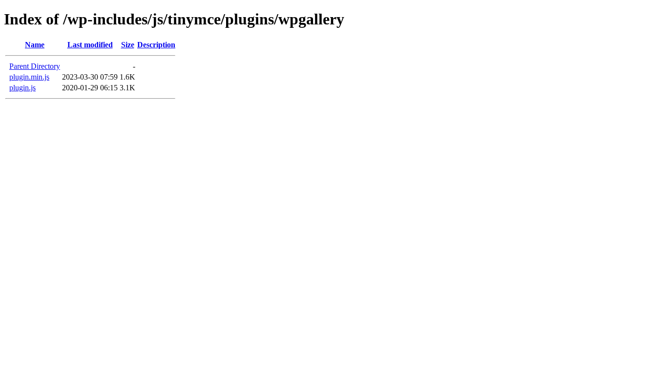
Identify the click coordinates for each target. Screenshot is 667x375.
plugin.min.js (29, 77)
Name (34, 45)
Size (127, 45)
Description (156, 45)
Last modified (90, 45)
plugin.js (22, 87)
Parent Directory (34, 66)
